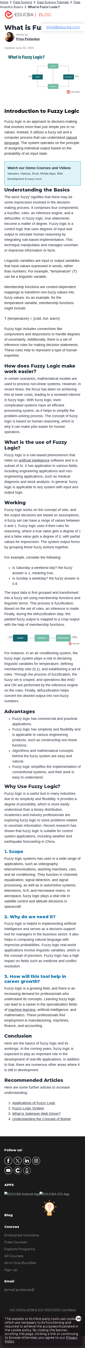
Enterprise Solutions (21, 1235)
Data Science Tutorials (53, 2)
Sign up (10, 1270)
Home (4, 2)
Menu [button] (73, 15)
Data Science (22, 2)
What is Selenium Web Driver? (36, 1114)
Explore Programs (19, 1249)
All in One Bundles (20, 1263)
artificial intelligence (34, 460)
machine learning (21, 1010)
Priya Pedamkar (28, 39)
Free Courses (15, 1242)
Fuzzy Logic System (28, 1108)
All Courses (14, 1256)
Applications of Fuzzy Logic (33, 1103)
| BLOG (43, 14)
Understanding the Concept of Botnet (41, 1119)
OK (78, 1318)
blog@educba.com (63, 27)
